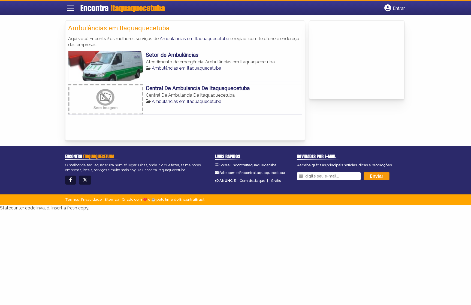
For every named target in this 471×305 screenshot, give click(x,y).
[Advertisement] (353, 60)
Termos (72, 199)
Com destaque (252, 181)
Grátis (276, 181)
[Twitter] (85, 180)
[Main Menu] (70, 8)
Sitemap (111, 199)
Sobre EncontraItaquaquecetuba (247, 165)
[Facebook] (70, 180)
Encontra (122, 8)
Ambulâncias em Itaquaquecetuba (194, 38)
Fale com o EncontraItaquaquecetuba (252, 173)
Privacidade (91, 199)
